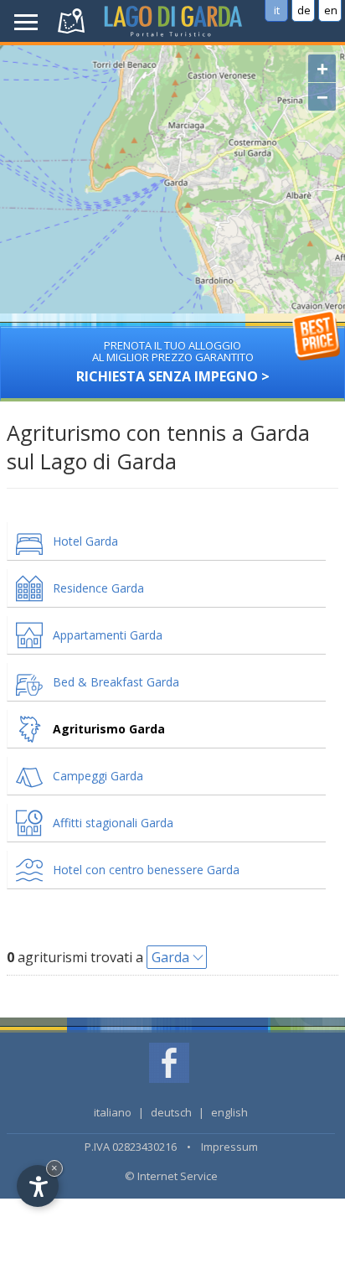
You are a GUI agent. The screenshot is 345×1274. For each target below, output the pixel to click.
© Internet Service (171, 1175)
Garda (170, 957)
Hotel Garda (85, 541)
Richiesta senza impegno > (173, 362)
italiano (112, 1112)
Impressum (229, 1146)
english (229, 1112)
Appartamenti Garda (107, 635)
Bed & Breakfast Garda (116, 682)
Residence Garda (98, 588)
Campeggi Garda (98, 776)
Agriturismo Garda (109, 729)
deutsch (171, 1112)
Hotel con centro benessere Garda (146, 870)
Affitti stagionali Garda (113, 823)
